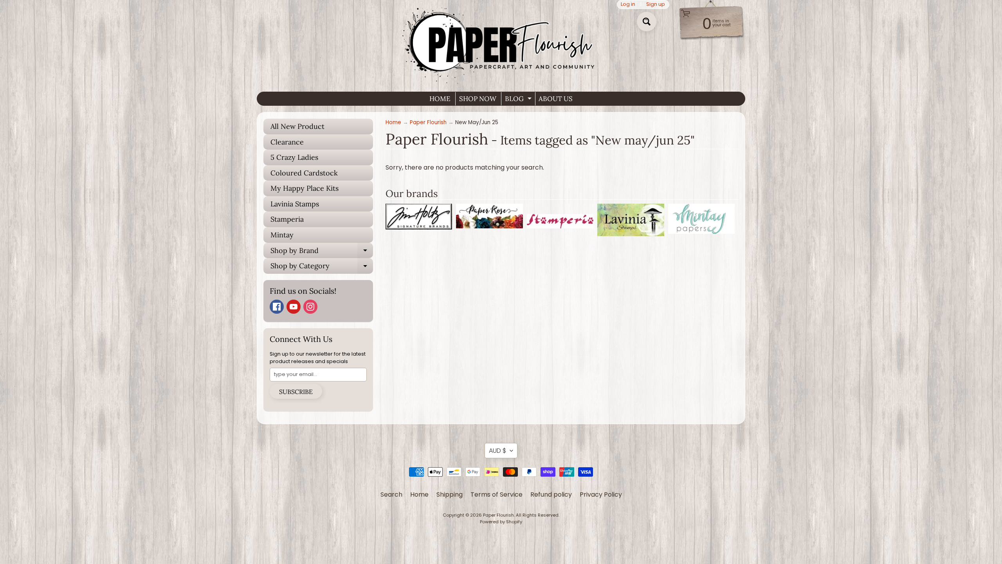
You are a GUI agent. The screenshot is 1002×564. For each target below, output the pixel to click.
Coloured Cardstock (304, 172)
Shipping (449, 494)
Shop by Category (321, 267)
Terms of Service (496, 494)
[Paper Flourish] (501, 42)
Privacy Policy (601, 494)
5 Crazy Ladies (294, 157)
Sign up (655, 4)
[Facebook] (277, 307)
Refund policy (551, 494)
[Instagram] (310, 307)
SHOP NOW (477, 98)
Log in (628, 4)
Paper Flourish (428, 122)
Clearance (287, 141)
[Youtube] (294, 307)
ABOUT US (556, 98)
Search (391, 494)
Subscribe (296, 392)
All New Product (297, 126)
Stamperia (287, 219)
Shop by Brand (321, 252)
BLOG (519, 99)
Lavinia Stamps (294, 203)
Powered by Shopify (501, 522)
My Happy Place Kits (304, 188)
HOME (440, 98)
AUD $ (497, 450)
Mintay (282, 234)
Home (393, 122)
